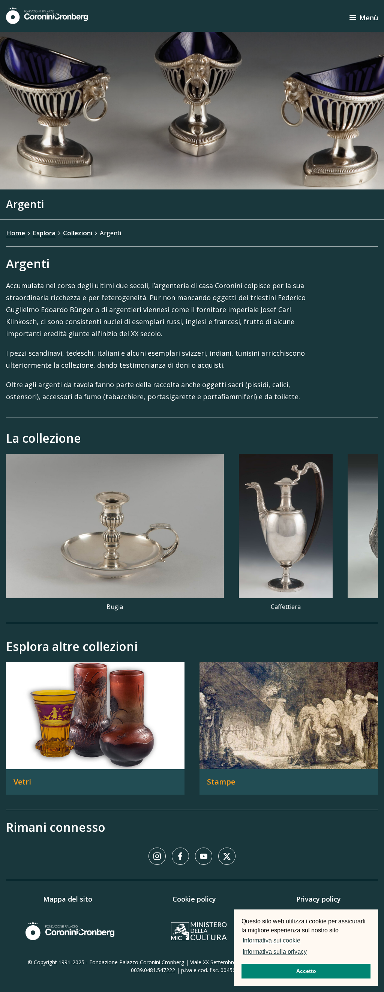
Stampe (221, 782)
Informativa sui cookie (271, 940)
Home (15, 232)
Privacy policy (318, 898)
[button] (310, 952)
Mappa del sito (67, 898)
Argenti (111, 232)
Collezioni (77, 232)
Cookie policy (194, 898)
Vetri (22, 782)
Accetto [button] (306, 971)
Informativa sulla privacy (275, 951)
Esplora (44, 232)
